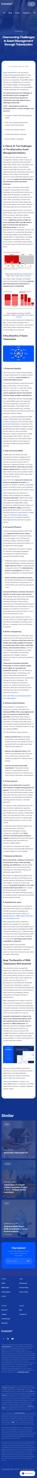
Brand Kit (4, 1323)
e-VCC (4, 1296)
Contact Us (23, 1314)
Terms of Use (23, 1292)
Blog (10, 13)
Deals (3, 1283)
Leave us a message (10, 1081)
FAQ (20, 1310)
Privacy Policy (23, 1287)
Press (17, 13)
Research (26, 13)
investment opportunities (18, 515)
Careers (4, 1314)
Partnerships (6, 1318)
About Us (4, 1310)
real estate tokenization (11, 424)
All (4, 13)
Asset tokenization (9, 73)
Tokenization (6, 1292)
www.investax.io (6, 1346)
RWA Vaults (5, 1287)
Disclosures (23, 1283)
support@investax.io (23, 1372)
